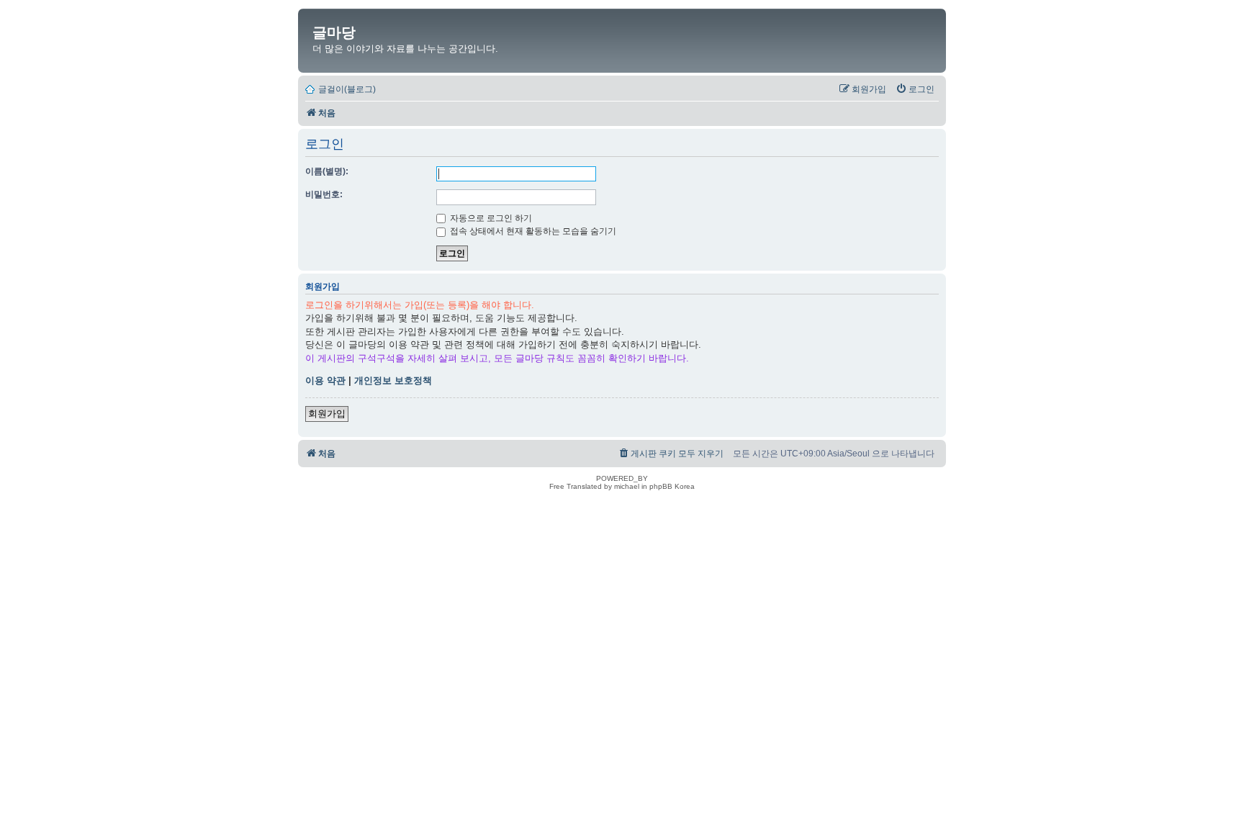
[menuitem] (915, 89)
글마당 (334, 32)
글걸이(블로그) (347, 89)
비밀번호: (324, 194)
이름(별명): (326, 171)
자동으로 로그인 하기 (490, 218)
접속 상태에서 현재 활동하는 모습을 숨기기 (532, 231)
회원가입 (327, 413)
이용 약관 (325, 380)
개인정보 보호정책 (393, 380)
